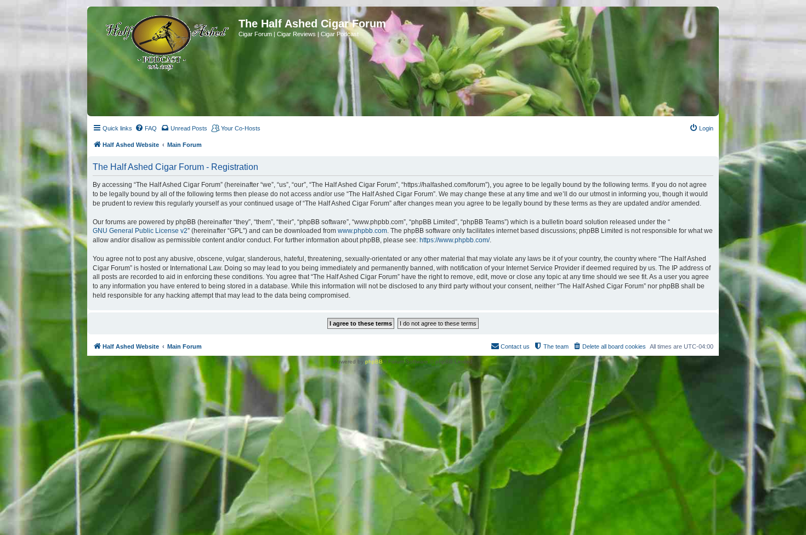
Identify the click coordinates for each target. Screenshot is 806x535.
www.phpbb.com (362, 231)
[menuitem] (146, 128)
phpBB (374, 361)
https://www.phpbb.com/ (454, 240)
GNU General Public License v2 (140, 231)
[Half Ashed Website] (164, 40)
